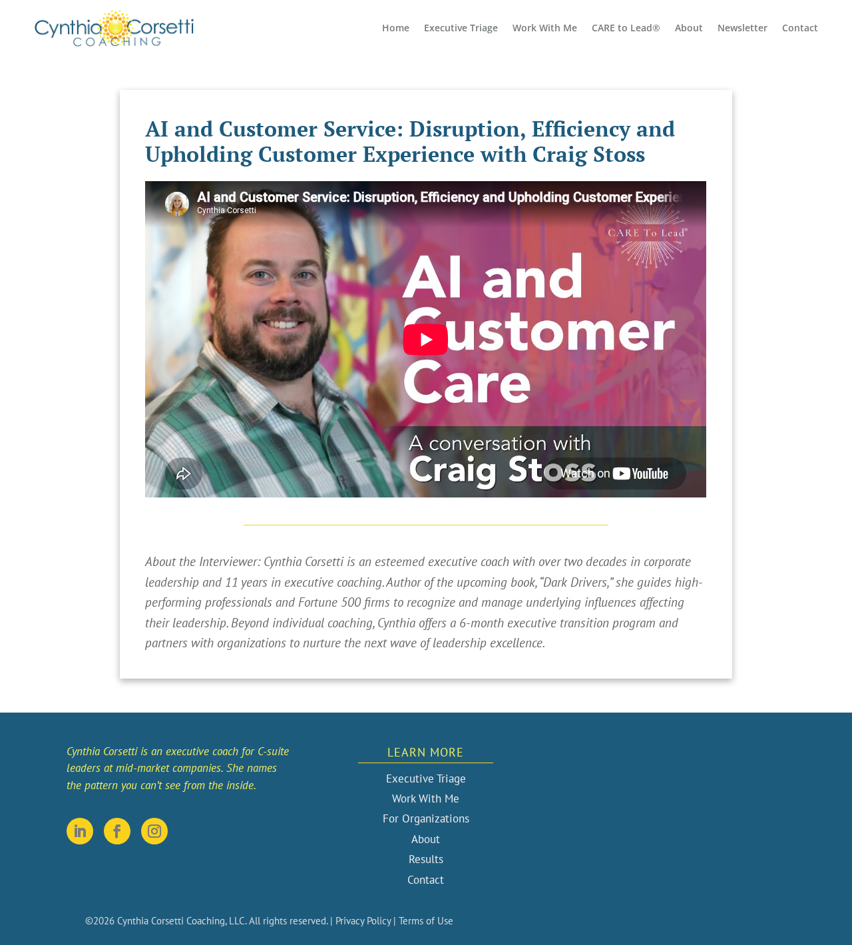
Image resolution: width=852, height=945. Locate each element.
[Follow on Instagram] (154, 831)
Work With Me (545, 27)
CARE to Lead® (626, 27)
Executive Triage (461, 27)
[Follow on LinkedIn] (80, 831)
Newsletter (742, 27)
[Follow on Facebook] (117, 831)
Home (395, 27)
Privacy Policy (363, 920)
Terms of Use (426, 920)
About (689, 27)
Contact (800, 27)
